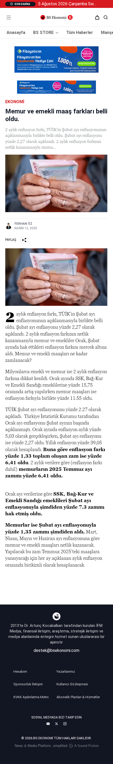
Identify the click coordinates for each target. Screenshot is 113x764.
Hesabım (20, 671)
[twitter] (56, 723)
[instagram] (64, 723)
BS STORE (43, 33)
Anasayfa (16, 33)
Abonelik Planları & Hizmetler (78, 697)
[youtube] (48, 723)
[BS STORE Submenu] (56, 33)
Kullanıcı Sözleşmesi (72, 684)
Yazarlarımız (65, 671)
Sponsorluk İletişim (28, 684)
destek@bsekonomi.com (56, 650)
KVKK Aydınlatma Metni (31, 697)
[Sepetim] (97, 17)
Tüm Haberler (79, 33)
